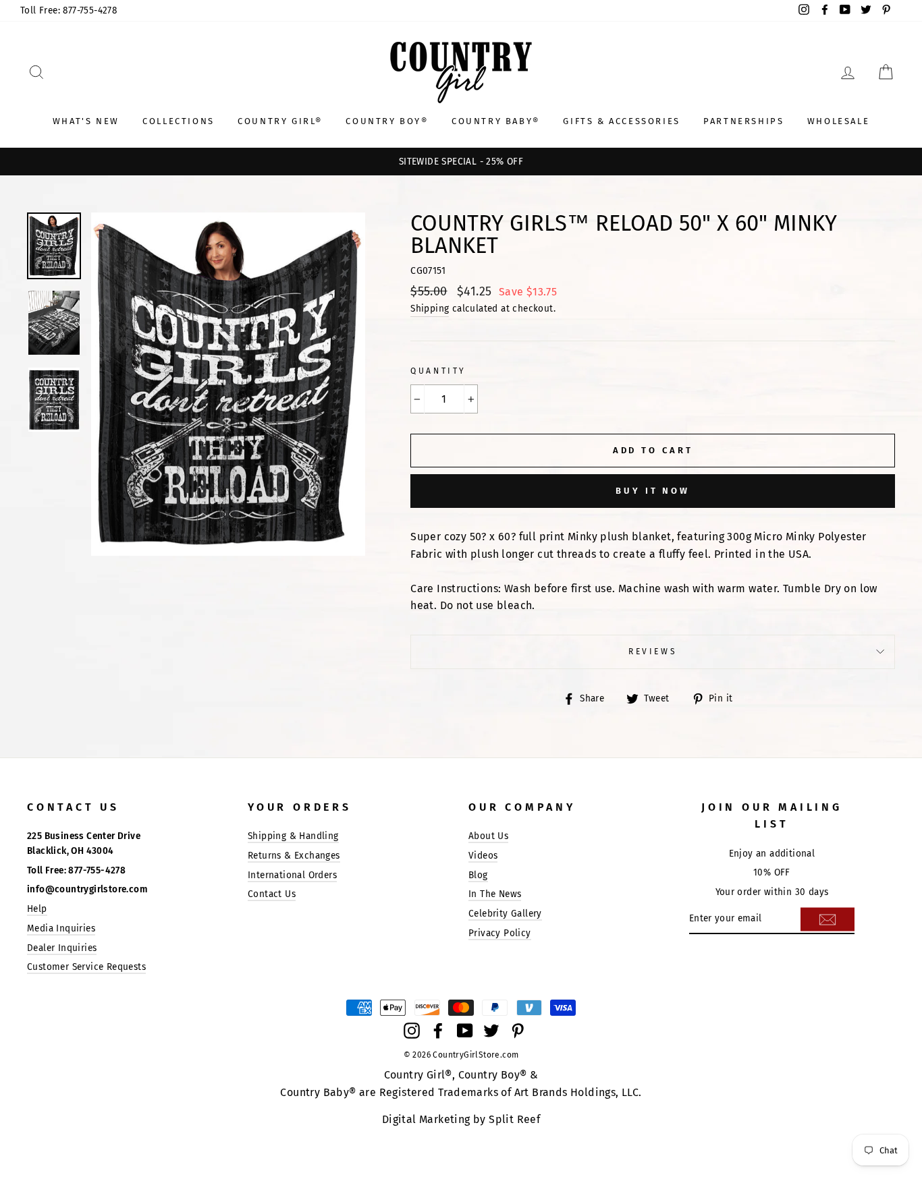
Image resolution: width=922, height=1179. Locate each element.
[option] (461, 161)
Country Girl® (280, 121)
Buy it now (653, 491)
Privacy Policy (499, 933)
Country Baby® (496, 121)
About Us (488, 836)
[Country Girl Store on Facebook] (438, 1030)
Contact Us (272, 894)
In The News (494, 894)
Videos (482, 855)
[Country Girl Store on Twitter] (491, 1030)
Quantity (438, 371)
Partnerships (743, 121)
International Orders (292, 875)
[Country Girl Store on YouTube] (465, 1030)
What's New (86, 121)
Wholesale (838, 121)
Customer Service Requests (86, 967)
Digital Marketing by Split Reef (461, 1119)
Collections (178, 121)
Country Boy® (387, 121)
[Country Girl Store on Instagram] (412, 1030)
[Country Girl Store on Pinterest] (518, 1030)
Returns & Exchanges (294, 855)
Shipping (429, 308)
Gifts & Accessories (621, 121)
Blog (478, 875)
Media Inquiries (61, 928)
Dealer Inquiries (62, 948)
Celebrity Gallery (505, 913)
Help (37, 909)
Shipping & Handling (293, 836)
